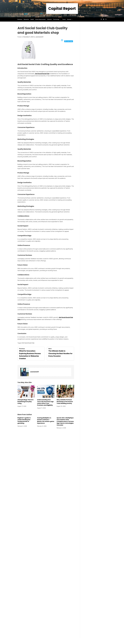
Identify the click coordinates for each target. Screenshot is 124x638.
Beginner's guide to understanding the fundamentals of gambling (24, 420)
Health (32, 19)
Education (26, 19)
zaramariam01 (39, 37)
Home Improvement (40, 19)
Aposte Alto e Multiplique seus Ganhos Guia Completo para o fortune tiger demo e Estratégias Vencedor (65, 421)
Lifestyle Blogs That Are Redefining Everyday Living (25, 401)
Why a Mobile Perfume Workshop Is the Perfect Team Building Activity (65, 401)
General (69, 19)
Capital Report (62, 8)
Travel (64, 19)
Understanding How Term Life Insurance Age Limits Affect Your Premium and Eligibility (45, 402)
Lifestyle (49, 19)
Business (20, 19)
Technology (56, 19)
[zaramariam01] (24, 372)
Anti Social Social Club (42, 73)
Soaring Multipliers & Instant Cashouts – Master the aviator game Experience (45, 420)
